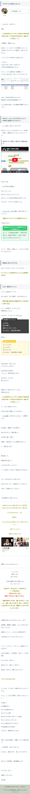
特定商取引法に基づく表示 (12, 786)
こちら (5, 416)
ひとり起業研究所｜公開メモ (14, 790)
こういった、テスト (9, 211)
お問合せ (23, 786)
